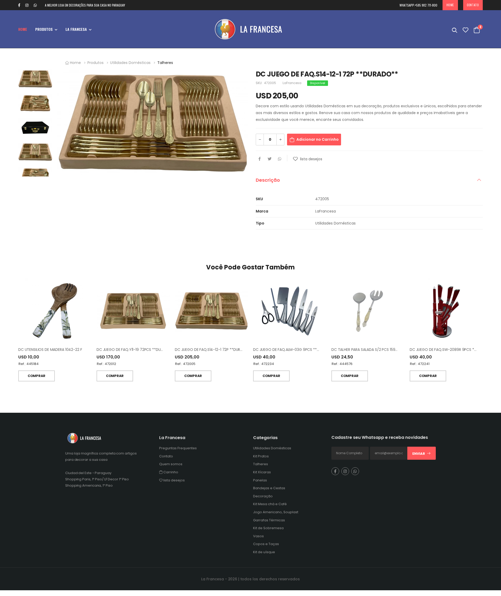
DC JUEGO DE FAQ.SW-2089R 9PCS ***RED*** (450, 349)
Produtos (44, 29)
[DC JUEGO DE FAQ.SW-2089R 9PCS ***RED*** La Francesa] (446, 311)
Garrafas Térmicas (269, 519)
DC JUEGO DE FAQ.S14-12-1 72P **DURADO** (213, 349)
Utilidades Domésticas (130, 62)
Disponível (317, 83)
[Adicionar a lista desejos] (296, 160)
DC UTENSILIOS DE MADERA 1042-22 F (50, 349)
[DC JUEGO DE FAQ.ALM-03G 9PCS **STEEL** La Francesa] (289, 311)
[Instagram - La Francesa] (26, 5)
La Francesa (76, 29)
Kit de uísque (264, 552)
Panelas (260, 479)
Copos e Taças (266, 543)
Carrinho (170, 472)
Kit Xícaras (262, 472)
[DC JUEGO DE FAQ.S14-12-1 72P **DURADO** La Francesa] (211, 311)
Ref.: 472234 (263, 364)
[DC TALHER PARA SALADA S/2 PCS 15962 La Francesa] (368, 311)
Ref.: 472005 (185, 364)
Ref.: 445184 (29, 364)
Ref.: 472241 (420, 364)
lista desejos (174, 479)
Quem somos (170, 464)
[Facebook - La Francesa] (19, 5)
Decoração (263, 495)
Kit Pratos (261, 455)
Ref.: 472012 (106, 364)
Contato (473, 5)
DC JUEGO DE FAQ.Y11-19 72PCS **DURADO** (135, 349)
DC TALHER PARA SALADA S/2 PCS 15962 (365, 349)
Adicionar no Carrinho (317, 139)
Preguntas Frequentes (178, 448)
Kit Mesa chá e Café (270, 503)
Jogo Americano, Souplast (275, 512)
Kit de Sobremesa (268, 528)
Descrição (268, 180)
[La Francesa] (250, 29)
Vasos (258, 535)
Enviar (418, 453)
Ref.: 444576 (342, 364)
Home (450, 5)
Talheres (165, 62)
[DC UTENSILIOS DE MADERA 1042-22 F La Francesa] (54, 311)
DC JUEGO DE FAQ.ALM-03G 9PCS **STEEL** (291, 349)
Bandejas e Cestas (269, 488)
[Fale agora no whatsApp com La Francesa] (38, 5)
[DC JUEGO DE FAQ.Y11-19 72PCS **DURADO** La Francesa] (133, 311)
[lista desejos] (465, 29)
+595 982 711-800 (418, 5)
